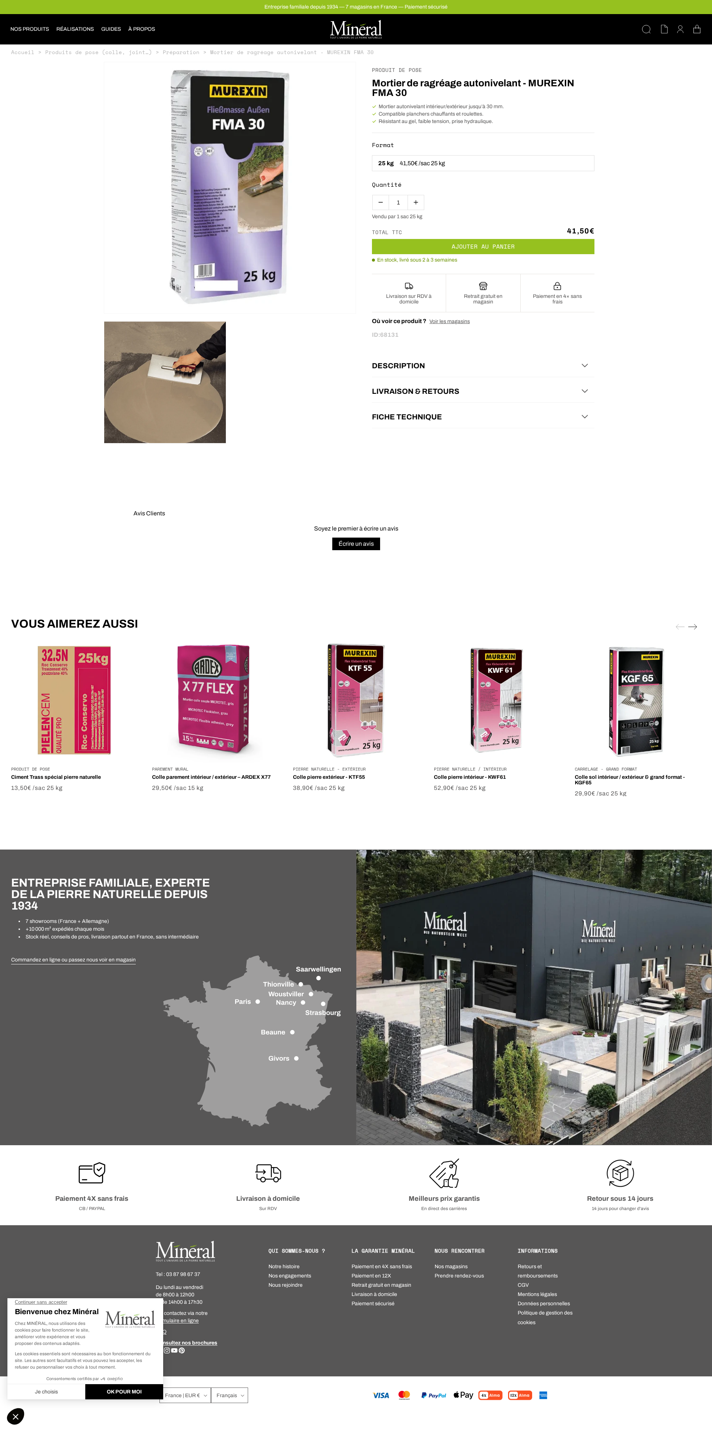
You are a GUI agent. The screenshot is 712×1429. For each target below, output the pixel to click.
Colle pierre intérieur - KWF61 (470, 777)
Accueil (22, 52)
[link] (73, 960)
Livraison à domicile (268, 1198)
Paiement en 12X (371, 1276)
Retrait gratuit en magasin (381, 1285)
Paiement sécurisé (373, 1303)
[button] (30, 29)
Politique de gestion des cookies (545, 1317)
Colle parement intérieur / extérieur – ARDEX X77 (211, 777)
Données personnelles (544, 1303)
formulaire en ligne (177, 1320)
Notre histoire (284, 1266)
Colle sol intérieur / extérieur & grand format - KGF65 (630, 779)
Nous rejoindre (285, 1285)
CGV (523, 1285)
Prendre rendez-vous (459, 1276)
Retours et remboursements (538, 1271)
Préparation (181, 52)
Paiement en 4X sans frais (382, 1266)
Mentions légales (537, 1294)
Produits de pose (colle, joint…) (98, 52)
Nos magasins (451, 1266)
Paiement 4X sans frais (91, 1198)
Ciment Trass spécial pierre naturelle (56, 777)
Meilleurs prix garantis (444, 1198)
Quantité (387, 184)
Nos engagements (289, 1276)
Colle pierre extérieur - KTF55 (329, 777)
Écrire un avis (356, 544)
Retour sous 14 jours (620, 1198)
